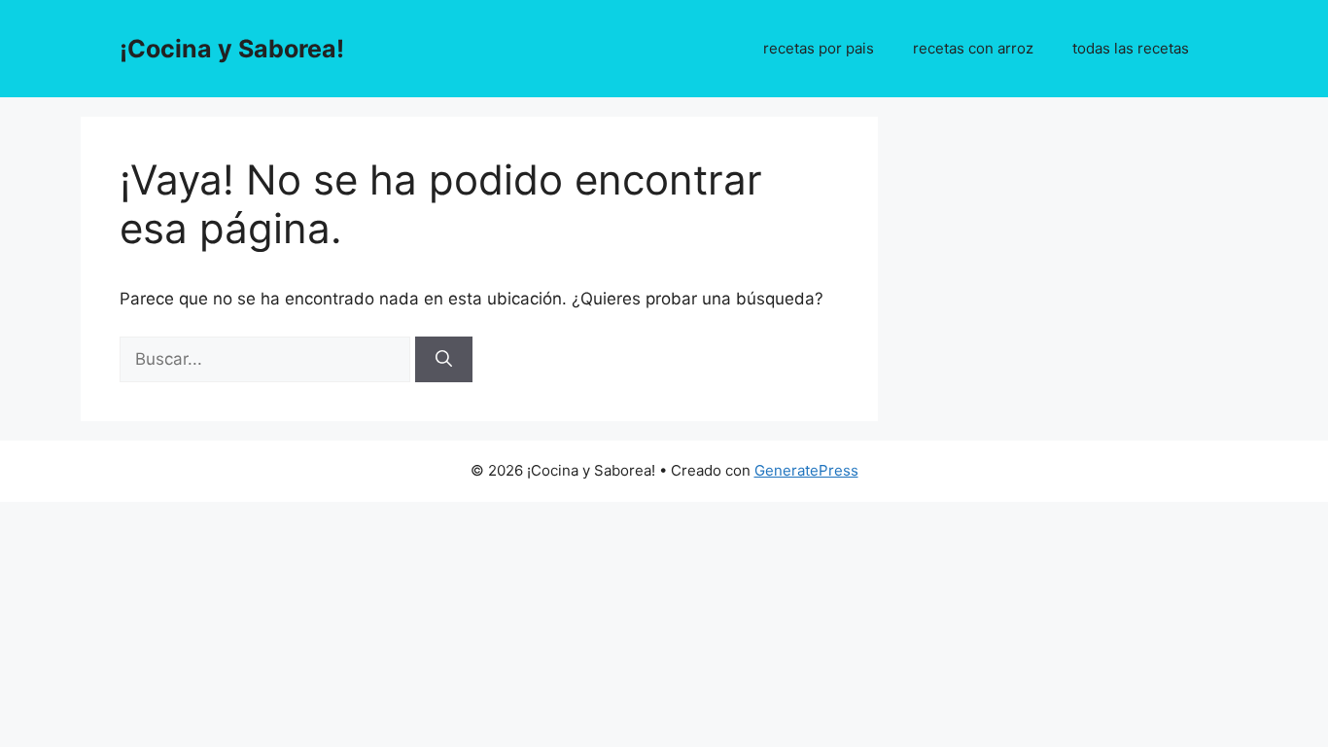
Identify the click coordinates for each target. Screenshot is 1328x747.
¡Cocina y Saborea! (232, 48)
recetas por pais (818, 48)
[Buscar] (443, 360)
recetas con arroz (973, 48)
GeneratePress (806, 470)
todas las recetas (1130, 48)
